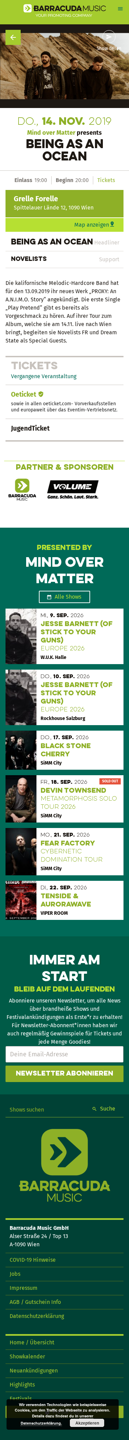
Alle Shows (68, 596)
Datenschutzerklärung (37, 1316)
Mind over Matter (51, 132)
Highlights (22, 1384)
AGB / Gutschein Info (35, 1302)
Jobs (15, 1274)
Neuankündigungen (34, 1370)
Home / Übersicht (32, 1342)
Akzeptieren (87, 1423)
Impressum (23, 1288)
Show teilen (109, 48)
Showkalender (27, 1356)
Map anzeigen (91, 224)
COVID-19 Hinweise (33, 1260)
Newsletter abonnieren (64, 1074)
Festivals (21, 1398)
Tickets (106, 180)
